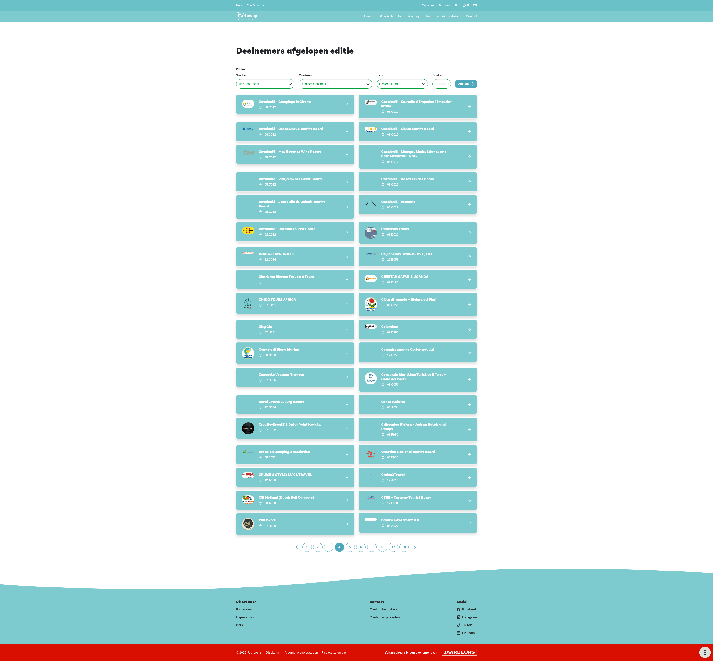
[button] (295, 104)
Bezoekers (244, 609)
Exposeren (428, 5)
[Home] (248, 16)
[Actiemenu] (705, 652)
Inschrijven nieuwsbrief (442, 16)
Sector (241, 75)
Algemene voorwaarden (301, 652)
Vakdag (413, 16)
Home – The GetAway (250, 5)
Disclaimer (273, 652)
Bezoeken (445, 5)
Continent (306, 75)
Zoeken (438, 75)
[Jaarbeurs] (459, 652)
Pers (458, 5)
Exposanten (245, 617)
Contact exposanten (385, 617)
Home (368, 16)
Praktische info (390, 16)
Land (380, 75)
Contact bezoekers (384, 609)
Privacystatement (334, 652)
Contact (471, 16)
